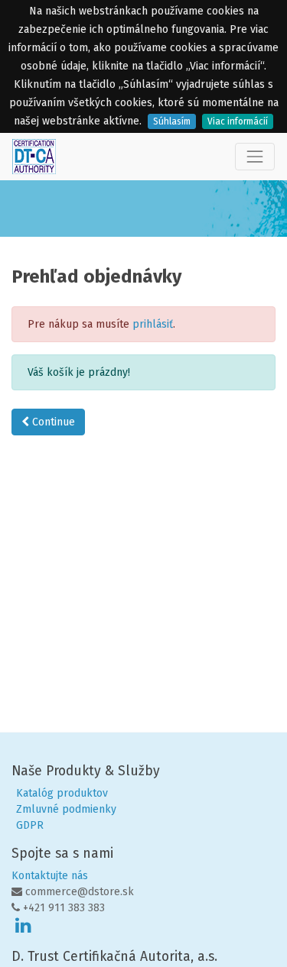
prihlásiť (152, 324)
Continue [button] (52, 422)
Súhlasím (172, 121)
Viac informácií (237, 121)
